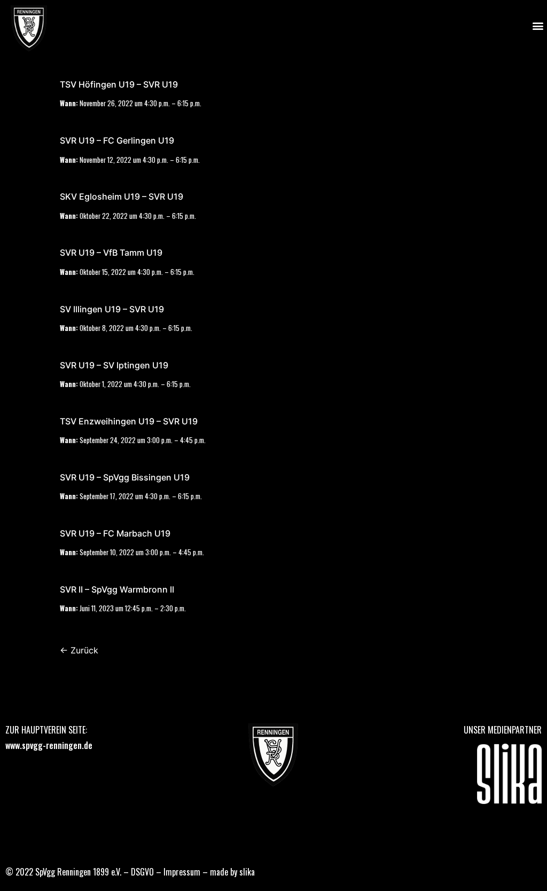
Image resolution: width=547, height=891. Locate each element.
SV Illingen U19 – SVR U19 (112, 309)
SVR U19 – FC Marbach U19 (115, 533)
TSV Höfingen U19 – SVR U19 (119, 84)
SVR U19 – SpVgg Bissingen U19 (125, 477)
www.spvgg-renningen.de (48, 745)
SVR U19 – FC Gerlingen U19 (117, 140)
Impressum (181, 871)
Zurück (79, 650)
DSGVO (142, 871)
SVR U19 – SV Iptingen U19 (114, 365)
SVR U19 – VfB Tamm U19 (111, 252)
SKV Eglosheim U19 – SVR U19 (121, 196)
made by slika (232, 871)
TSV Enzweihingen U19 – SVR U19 (129, 421)
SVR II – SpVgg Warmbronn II (117, 589)
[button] (538, 26)
